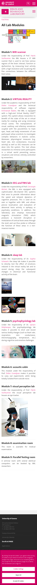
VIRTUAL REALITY (22, 99)
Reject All (18, 575)
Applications (6, 546)
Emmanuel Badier (9, 110)
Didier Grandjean (9, 105)
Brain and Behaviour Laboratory (17, 11)
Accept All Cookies (18, 581)
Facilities (5, 19)
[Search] (28, 3)
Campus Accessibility (8, 533)
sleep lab (17, 255)
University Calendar (8, 537)
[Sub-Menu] (33, 11)
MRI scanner (19, 52)
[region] (18, 567)
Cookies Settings (18, 569)
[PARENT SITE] (5, 11)
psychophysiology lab (24, 321)
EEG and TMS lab (22, 183)
